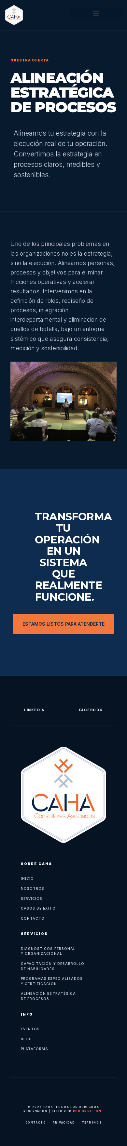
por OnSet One (88, 1111)
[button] (96, 13)
